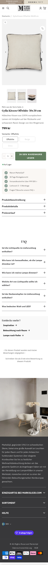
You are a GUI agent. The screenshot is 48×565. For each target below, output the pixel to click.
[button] (3, 8)
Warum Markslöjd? (17, 173)
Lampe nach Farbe (12, 335)
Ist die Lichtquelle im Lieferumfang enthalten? (19, 250)
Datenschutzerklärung (22, 548)
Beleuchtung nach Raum (15, 330)
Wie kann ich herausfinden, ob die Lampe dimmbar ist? (22, 262)
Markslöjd (34, 544)
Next (42, 52)
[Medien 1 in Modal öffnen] (24, 52)
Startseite (6, 16)
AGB (36, 548)
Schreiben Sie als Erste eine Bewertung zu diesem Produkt (24, 360)
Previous (6, 52)
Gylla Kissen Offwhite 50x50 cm (26, 16)
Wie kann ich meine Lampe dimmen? (20, 272)
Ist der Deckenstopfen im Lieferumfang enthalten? (21, 296)
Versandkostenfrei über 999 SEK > (23, 181)
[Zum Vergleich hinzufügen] (42, 28)
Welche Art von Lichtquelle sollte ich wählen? (20, 283)
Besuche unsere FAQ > (25, 190)
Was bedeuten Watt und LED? (16, 306)
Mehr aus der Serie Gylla (11, 107)
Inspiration (8, 325)
